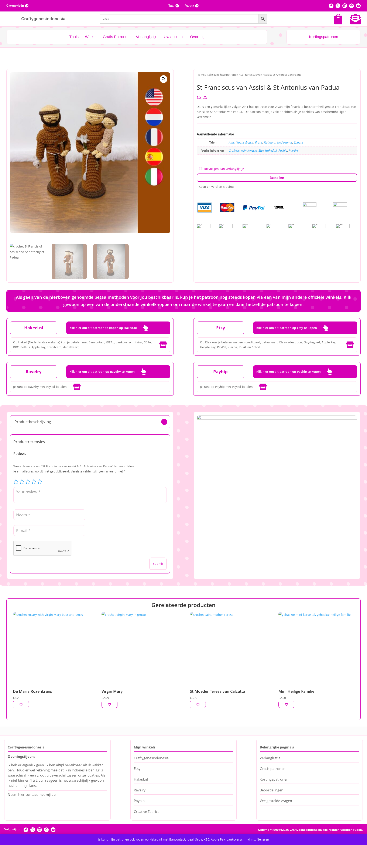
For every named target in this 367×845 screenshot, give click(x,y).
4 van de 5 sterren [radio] (33, 481)
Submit (158, 564)
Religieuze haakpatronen (222, 75)
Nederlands (284, 142)
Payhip (282, 150)
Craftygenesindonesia (243, 150)
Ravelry (293, 150)
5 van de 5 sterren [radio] (39, 481)
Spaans (298, 142)
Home (201, 75)
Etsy (261, 150)
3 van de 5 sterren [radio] (27, 481)
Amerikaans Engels (241, 142)
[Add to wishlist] (21, 704)
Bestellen (277, 177)
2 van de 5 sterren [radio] (21, 481)
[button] (163, 79)
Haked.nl (271, 150)
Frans (259, 142)
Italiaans (270, 142)
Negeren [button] (263, 839)
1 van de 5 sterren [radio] (15, 481)
